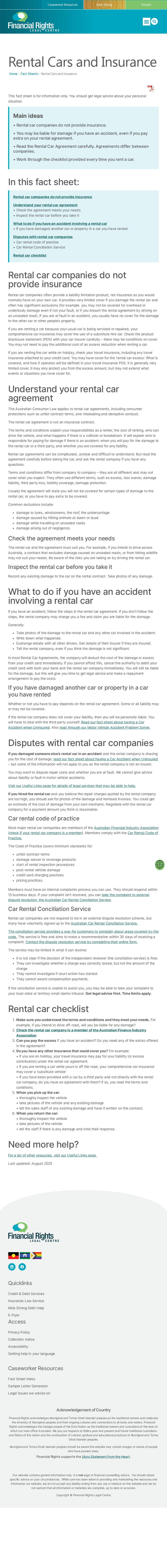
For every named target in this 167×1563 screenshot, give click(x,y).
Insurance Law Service (26, 1301)
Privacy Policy (19, 1332)
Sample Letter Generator (28, 1386)
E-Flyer (14, 1315)
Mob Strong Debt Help (26, 1308)
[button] (146, 21)
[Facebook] (22, 1266)
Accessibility (18, 1346)
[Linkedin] (11, 1266)
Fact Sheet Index (21, 1379)
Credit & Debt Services (26, 1294)
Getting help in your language (31, 1354)
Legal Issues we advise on (29, 1393)
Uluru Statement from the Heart (106, 1457)
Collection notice (21, 1339)
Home (13, 74)
